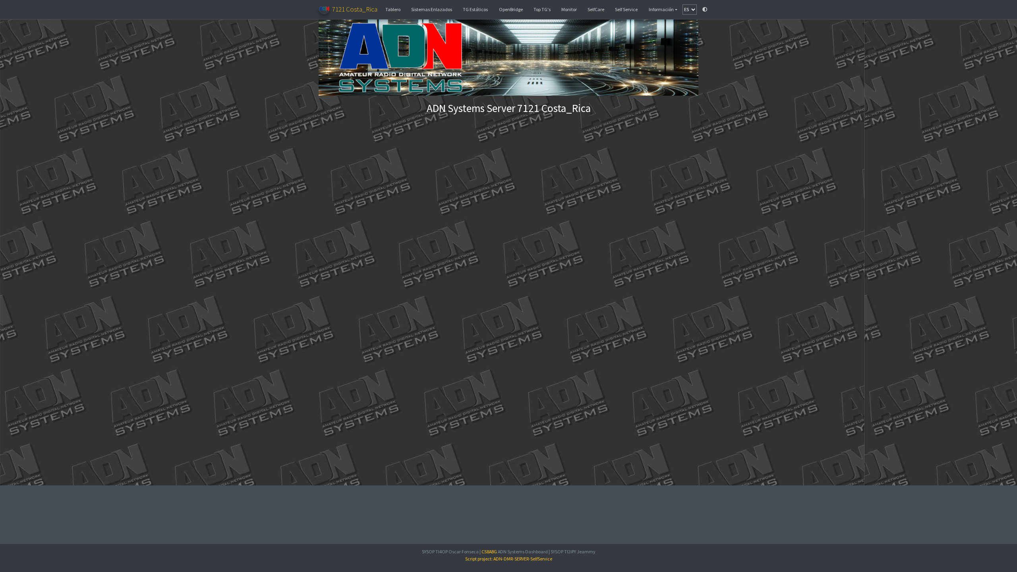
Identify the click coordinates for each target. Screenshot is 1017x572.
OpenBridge (511, 9)
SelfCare (596, 9)
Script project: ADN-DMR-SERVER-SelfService (508, 559)
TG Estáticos (475, 9)
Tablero (392, 9)
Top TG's (542, 9)
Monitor (569, 9)
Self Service (626, 9)
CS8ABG (489, 552)
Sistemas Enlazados (431, 9)
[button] (663, 9)
